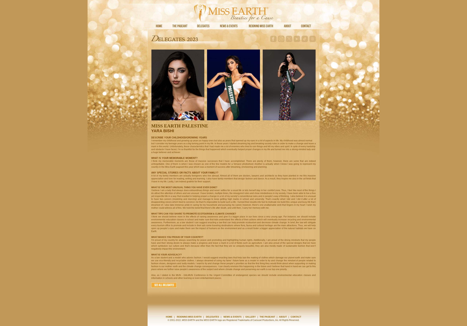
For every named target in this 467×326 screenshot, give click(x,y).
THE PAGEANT (267, 317)
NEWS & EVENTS (232, 317)
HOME (169, 317)
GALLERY (250, 317)
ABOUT (283, 317)
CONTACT (296, 317)
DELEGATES (212, 317)
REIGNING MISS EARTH (189, 317)
